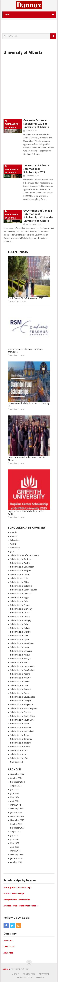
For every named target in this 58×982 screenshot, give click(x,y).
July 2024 (14, 789)
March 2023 (15, 851)
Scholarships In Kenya (19, 647)
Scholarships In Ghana (20, 613)
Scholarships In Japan (19, 639)
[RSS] (18, 925)
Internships (15, 548)
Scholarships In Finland (20, 601)
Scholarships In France (20, 605)
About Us (8, 940)
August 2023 (16, 832)
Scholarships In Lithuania (21, 651)
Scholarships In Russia (19, 693)
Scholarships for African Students (24, 555)
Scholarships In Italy (19, 636)
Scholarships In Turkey (20, 746)
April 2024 (14, 801)
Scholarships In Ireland (20, 628)
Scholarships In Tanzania (21, 739)
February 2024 (16, 809)
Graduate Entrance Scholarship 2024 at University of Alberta (36, 124)
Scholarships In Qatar (19, 685)
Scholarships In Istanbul (21, 632)
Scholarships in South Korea (22, 720)
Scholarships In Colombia (21, 586)
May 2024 (14, 797)
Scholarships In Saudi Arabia (22, 697)
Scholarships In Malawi (20, 655)
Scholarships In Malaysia (20, 659)
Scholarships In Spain (19, 724)
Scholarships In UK (18, 754)
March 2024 (15, 805)
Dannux (6, 969)
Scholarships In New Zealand (22, 670)
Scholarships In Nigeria (20, 674)
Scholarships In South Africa (22, 716)
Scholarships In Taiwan (20, 735)
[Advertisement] (30, 26)
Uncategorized (16, 762)
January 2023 (16, 858)
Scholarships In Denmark (21, 593)
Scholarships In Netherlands (22, 666)
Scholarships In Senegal (20, 701)
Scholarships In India (19, 624)
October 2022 (16, 862)
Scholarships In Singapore (21, 704)
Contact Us (9, 947)
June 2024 (14, 793)
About (15, 974)
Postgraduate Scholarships (17, 900)
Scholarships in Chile (19, 578)
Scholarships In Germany (21, 609)
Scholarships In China (19, 582)
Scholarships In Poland (20, 681)
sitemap (40, 977)
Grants (13, 544)
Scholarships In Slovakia (20, 712)
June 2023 (14, 839)
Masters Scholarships (14, 893)
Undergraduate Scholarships (18, 887)
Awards (13, 532)
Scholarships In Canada (20, 574)
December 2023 (17, 816)
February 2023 (16, 854)
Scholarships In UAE (19, 750)
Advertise (8, 953)
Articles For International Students (21, 906)
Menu (7, 14)
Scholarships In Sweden (20, 727)
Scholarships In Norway (20, 678)
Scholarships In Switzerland (22, 731)
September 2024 (17, 782)
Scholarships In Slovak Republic (23, 708)
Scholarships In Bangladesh (22, 567)
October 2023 (16, 824)
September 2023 (17, 828)
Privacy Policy (24, 977)
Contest (13, 536)
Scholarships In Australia (20, 559)
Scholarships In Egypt (19, 597)
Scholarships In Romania (20, 689)
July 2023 (14, 835)
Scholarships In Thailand (20, 743)
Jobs (12, 551)
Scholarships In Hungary (20, 620)
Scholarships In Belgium (20, 571)
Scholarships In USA (19, 758)
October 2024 (16, 778)
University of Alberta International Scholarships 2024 (36, 169)
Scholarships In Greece (20, 616)
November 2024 (17, 774)
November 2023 (17, 820)
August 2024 (16, 786)
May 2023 (14, 843)
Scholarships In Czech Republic (23, 590)
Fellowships (15, 540)
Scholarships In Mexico (20, 662)
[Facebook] (6, 925)
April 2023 (14, 847)
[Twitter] (12, 925)
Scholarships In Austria (20, 563)
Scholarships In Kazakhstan (22, 643)
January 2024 (16, 812)
